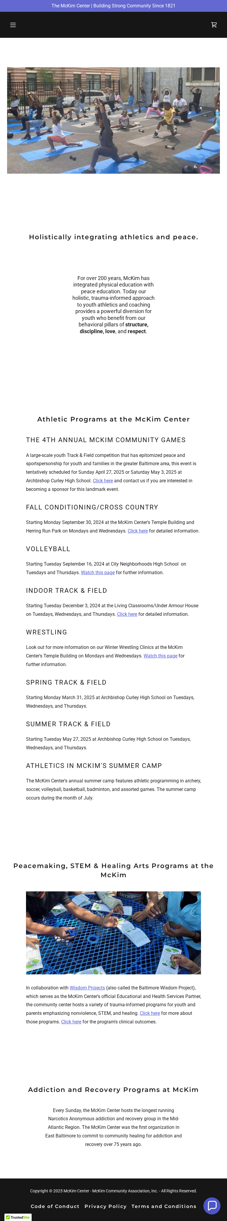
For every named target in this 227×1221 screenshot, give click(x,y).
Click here (103, 480)
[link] (214, 25)
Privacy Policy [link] (106, 1206)
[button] (23, 25)
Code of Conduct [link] (55, 1206)
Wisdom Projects (87, 988)
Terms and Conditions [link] (164, 1206)
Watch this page (98, 572)
